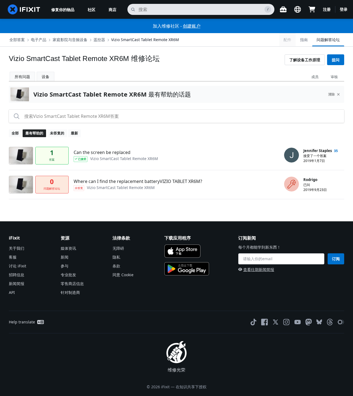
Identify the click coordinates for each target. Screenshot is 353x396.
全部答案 (17, 39)
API (12, 292)
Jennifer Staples (317, 150)
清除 (331, 94)
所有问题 (22, 76)
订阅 (336, 258)
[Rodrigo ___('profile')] (291, 184)
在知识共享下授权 (191, 386)
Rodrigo (310, 179)
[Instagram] (286, 322)
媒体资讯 (68, 248)
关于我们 (16, 248)
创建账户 (191, 26)
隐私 (116, 257)
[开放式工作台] (283, 9)
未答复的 (57, 133)
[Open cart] (311, 9)
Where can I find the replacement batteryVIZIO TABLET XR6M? (138, 181)
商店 (112, 9)
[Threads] (330, 322)
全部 (15, 133)
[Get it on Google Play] (186, 268)
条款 (116, 266)
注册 (327, 9)
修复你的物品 (62, 9)
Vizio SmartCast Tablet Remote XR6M (145, 39)
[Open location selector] (297, 9)
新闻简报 (16, 283)
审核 (334, 76)
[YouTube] (297, 322)
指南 (304, 39)
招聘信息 (16, 274)
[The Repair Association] (341, 322)
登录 (343, 9)
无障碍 (118, 248)
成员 (315, 76)
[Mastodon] (308, 322)
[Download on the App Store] (182, 251)
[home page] (24, 9)
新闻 (64, 257)
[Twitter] (275, 322)
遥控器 (99, 39)
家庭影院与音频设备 (70, 39)
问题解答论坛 (328, 39)
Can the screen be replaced (102, 152)
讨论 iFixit (17, 266)
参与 (64, 266)
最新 (74, 133)
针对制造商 (70, 292)
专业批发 (68, 274)
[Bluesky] (319, 322)
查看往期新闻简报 (258, 269)
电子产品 (38, 39)
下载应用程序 (177, 238)
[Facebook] (264, 322)
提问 (335, 59)
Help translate (22, 322)
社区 (91, 9)
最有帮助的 (34, 133)
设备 (45, 76)
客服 (13, 257)
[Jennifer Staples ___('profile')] (291, 155)
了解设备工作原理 (304, 59)
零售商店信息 (72, 283)
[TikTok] (253, 322)
